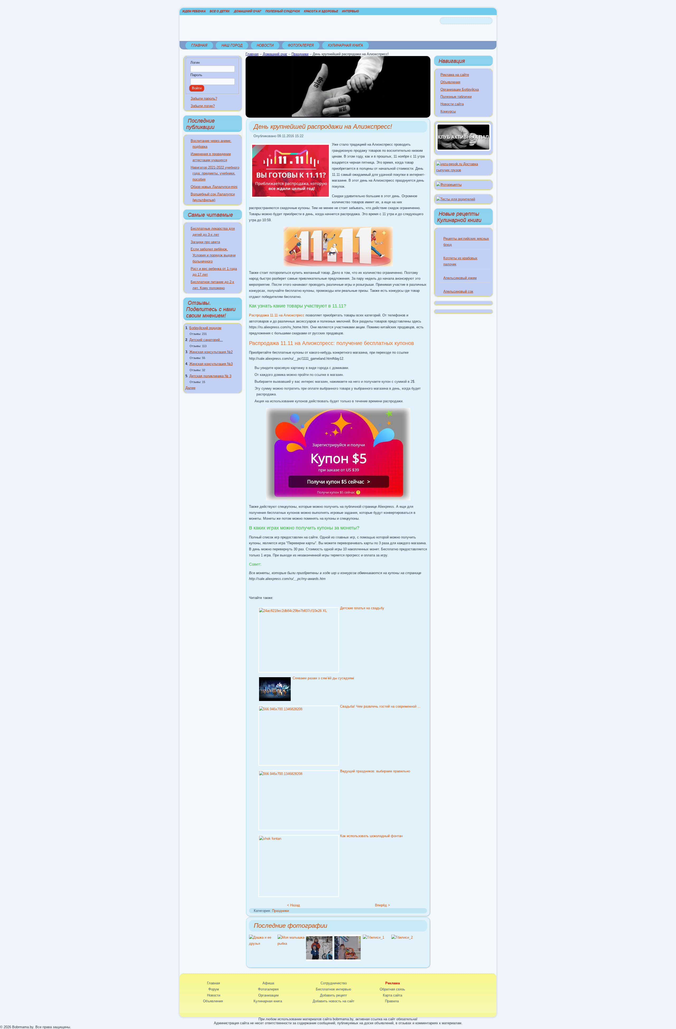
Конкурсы (448, 111)
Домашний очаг (247, 11)
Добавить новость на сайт (333, 1001)
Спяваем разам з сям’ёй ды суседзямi (323, 678)
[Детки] (319, 960)
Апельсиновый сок (458, 291)
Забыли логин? (203, 106)
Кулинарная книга (345, 45)
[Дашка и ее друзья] (263, 943)
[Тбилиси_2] (402, 937)
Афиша (268, 983)
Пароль (196, 75)
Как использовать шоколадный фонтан (371, 836)
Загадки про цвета (205, 242)
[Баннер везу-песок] (463, 170)
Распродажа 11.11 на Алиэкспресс (276, 315)
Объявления (450, 82)
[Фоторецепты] (449, 185)
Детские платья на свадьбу (362, 608)
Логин (195, 62)
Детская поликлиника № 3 (210, 376)
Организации (268, 995)
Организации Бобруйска (459, 89)
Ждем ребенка (194, 11)
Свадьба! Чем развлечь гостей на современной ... (380, 706)
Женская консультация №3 (211, 364)
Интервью (350, 11)
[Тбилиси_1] (373, 937)
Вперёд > (382, 905)
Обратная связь (392, 989)
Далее (190, 388)
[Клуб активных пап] (463, 150)
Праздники (300, 54)
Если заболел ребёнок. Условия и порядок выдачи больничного (213, 255)
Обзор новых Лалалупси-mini (214, 187)
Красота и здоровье (321, 11)
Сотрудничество (334, 983)
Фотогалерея (301, 45)
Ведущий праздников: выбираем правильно (375, 771)
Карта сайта (392, 995)
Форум (213, 989)
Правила (392, 1001)
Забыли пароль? (204, 98)
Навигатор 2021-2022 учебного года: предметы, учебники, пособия (215, 173)
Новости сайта (452, 104)
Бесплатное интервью (333, 989)
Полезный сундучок (282, 11)
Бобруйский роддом (205, 328)
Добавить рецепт (333, 995)
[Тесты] (455, 199)
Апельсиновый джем (460, 278)
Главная (199, 45)
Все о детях (219, 11)
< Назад (293, 905)
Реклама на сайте (454, 75)
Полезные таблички (456, 97)
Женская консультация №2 (211, 352)
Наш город (232, 45)
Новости (265, 45)
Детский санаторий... (206, 340)
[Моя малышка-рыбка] (292, 943)
